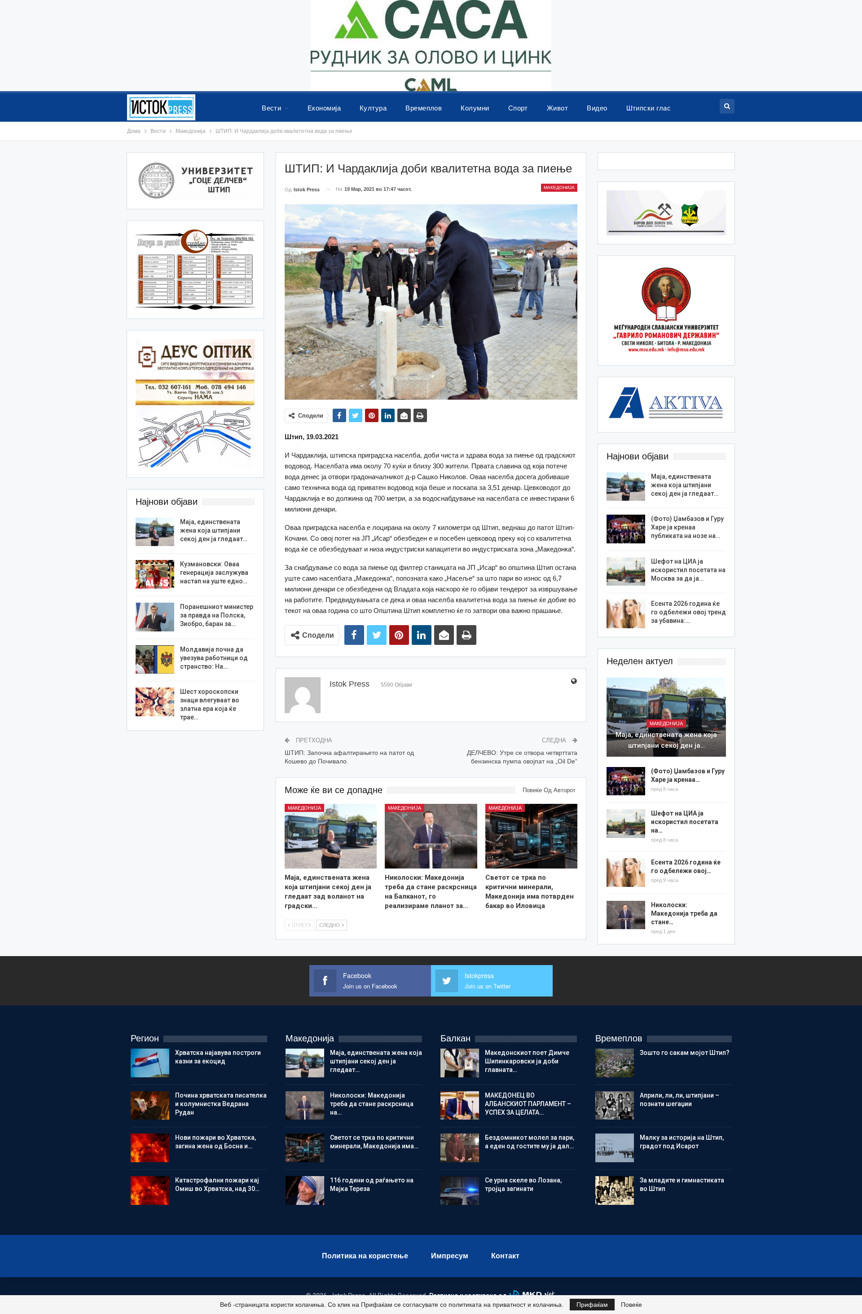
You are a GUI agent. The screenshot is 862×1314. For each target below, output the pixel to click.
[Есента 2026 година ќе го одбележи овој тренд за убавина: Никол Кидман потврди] (626, 614)
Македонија (559, 187)
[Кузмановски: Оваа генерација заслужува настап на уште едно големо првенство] (155, 574)
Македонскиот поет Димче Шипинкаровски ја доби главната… (527, 1061)
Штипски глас (648, 108)
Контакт (505, 1256)
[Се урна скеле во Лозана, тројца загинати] (459, 1190)
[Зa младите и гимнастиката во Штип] (614, 1190)
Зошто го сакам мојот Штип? (685, 1052)
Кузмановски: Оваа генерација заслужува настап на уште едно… (214, 572)
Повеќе (631, 1304)
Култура (373, 108)
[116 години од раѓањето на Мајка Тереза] (305, 1190)
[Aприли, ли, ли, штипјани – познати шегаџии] (614, 1105)
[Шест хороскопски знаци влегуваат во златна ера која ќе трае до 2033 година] (155, 702)
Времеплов (423, 108)
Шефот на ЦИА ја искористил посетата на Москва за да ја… (688, 570)
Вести (271, 108)
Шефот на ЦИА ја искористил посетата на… (684, 822)
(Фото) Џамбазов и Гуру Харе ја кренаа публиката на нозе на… (687, 527)
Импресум (449, 1256)
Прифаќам (592, 1304)
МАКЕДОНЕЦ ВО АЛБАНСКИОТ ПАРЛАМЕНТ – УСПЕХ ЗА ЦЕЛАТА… (528, 1104)
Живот (557, 108)
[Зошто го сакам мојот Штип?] (614, 1063)
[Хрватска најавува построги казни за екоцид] (150, 1063)
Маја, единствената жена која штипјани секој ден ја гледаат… (684, 485)
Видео (597, 108)
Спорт (518, 108)
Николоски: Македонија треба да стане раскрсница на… (371, 1104)
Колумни (475, 108)
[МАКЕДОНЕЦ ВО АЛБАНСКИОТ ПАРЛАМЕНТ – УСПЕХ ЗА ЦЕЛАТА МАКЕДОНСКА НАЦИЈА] (459, 1105)
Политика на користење (365, 1256)
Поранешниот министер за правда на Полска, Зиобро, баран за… (216, 615)
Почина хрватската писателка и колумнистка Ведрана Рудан (221, 1104)
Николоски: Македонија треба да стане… (684, 913)
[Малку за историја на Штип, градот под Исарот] (614, 1147)
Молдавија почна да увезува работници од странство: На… (214, 658)
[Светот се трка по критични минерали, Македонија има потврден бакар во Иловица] (531, 836)
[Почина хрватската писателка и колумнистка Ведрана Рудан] (150, 1105)
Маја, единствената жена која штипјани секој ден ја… (666, 740)
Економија (324, 108)
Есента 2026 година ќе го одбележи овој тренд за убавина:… (688, 612)
